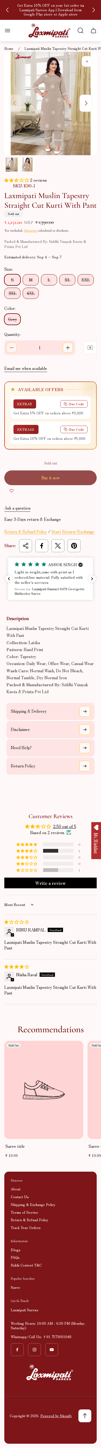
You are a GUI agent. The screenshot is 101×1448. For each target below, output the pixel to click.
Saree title (15, 1146)
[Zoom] (87, 61)
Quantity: (12, 334)
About (15, 1188)
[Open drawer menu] (7, 30)
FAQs (15, 1257)
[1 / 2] (11, 164)
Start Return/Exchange (73, 531)
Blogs (15, 1249)
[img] (16, 922)
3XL (12, 293)
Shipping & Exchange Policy (33, 1204)
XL (67, 280)
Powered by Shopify (56, 1415)
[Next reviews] (92, 578)
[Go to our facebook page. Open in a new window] (17, 1349)
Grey (12, 319)
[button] (17, 180)
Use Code (76, 404)
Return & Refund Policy (25, 531)
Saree (15, 1287)
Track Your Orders (26, 1227)
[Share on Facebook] (41, 545)
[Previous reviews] (8, 578)
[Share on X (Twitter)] (57, 545)
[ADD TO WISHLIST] (11, 490)
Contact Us (20, 1196)
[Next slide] (93, 10)
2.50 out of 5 (64, 826)
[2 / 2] (27, 164)
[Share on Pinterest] (74, 545)
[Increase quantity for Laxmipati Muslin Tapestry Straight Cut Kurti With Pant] (68, 348)
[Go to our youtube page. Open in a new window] (51, 1349)
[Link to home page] (50, 1372)
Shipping (30, 230)
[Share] (25, 545)
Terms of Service (24, 1212)
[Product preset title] (43, 1090)
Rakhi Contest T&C (26, 1265)
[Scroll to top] (84, 1415)
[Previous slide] (7, 10)
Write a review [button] (50, 883)
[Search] (80, 30)
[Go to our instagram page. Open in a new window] (34, 1349)
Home (8, 48)
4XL (31, 293)
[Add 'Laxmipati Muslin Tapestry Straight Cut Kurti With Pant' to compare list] (90, 347)
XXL (85, 280)
